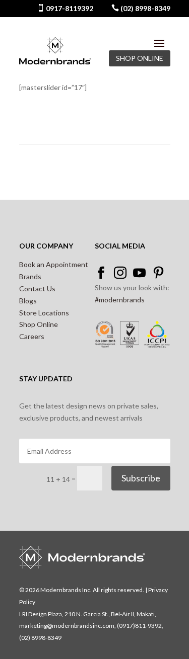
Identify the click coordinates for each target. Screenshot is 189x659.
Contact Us (37, 288)
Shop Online (38, 324)
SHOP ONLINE (139, 58)
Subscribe (140, 477)
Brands (30, 276)
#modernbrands (120, 299)
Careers (31, 336)
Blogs (28, 300)
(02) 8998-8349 (144, 8)
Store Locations (44, 312)
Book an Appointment (53, 264)
